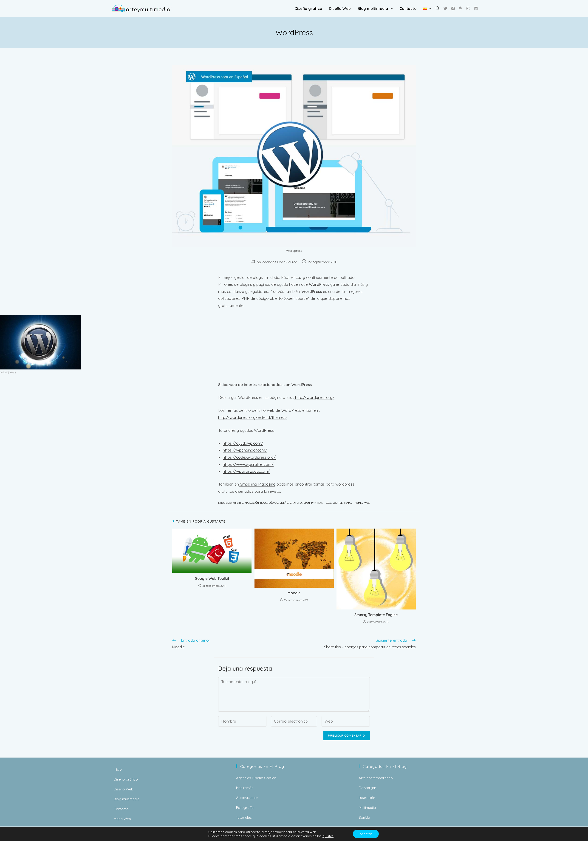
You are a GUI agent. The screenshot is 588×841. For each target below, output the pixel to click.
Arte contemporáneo (376, 778)
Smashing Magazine (257, 484)
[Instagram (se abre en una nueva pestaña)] (468, 8)
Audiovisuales (247, 797)
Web (367, 502)
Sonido (364, 817)
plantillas (324, 502)
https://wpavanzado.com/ (246, 471)
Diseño (284, 502)
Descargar (367, 788)
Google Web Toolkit (212, 578)
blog (263, 502)
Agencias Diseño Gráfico (256, 778)
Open (306, 502)
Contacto (121, 809)
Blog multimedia (126, 799)
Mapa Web (122, 819)
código (273, 502)
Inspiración (244, 788)
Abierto (238, 502)
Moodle (294, 593)
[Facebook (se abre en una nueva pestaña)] (453, 8)
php (313, 502)
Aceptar (366, 834)
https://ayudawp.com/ (243, 443)
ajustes (328, 836)
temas (348, 502)
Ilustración (367, 797)
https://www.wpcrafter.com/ (248, 464)
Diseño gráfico (126, 779)
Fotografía (245, 807)
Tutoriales (244, 817)
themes (358, 502)
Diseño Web (123, 789)
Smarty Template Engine (376, 614)
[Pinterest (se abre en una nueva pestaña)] (460, 8)
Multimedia (367, 807)
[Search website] (437, 8)
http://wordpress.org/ (314, 397)
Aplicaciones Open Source (277, 262)
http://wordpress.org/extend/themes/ (252, 417)
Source (337, 502)
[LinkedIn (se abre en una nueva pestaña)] (476, 8)
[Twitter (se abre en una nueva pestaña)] (445, 8)
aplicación (252, 502)
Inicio (118, 769)
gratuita (296, 502)
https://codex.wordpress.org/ (249, 457)
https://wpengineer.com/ (245, 450)
